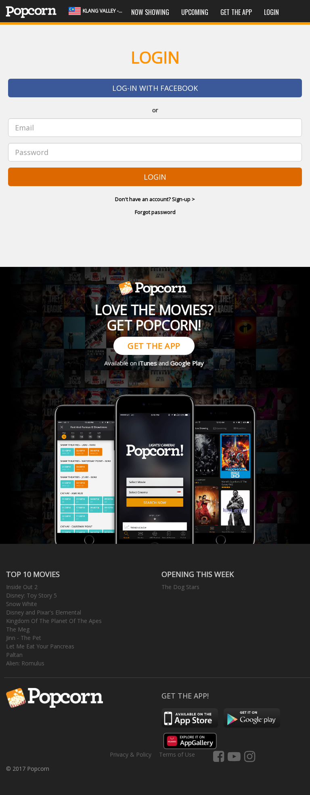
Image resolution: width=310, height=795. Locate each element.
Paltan (14, 655)
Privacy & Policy (130, 754)
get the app (154, 345)
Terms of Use (177, 754)
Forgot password (155, 212)
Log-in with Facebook (155, 88)
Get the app (236, 12)
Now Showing (150, 12)
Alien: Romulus (25, 663)
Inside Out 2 (22, 587)
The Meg (17, 629)
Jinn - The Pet (23, 638)
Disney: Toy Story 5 (31, 595)
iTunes (147, 363)
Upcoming (194, 12)
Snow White (21, 604)
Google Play (187, 363)
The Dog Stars (180, 587)
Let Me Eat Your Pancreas (40, 646)
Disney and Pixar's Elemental (43, 612)
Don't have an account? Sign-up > (155, 199)
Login (271, 12)
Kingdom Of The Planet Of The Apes (54, 621)
